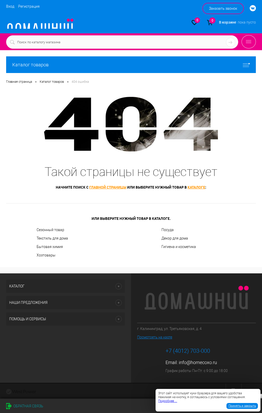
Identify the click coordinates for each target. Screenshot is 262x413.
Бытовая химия (50, 247)
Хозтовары (46, 255)
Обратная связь (28, 406)
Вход (10, 6)
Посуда (167, 230)
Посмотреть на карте (154, 337)
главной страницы (107, 187)
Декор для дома (174, 238)
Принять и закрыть (242, 406)
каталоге (196, 187)
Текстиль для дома (52, 238)
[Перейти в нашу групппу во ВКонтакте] (250, 8)
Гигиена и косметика (178, 247)
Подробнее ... (167, 401)
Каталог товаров (30, 64)
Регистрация (29, 6)
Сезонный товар (50, 230)
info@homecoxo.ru (198, 362)
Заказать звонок (223, 8)
